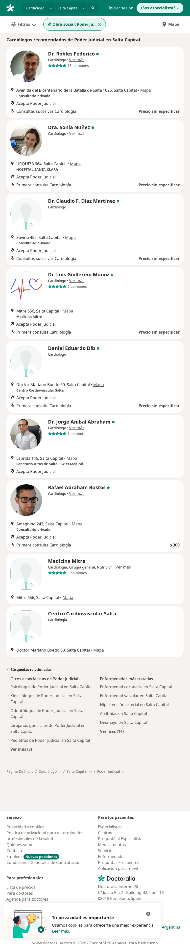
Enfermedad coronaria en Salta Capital (136, 686)
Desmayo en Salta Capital (123, 722)
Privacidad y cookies (25, 827)
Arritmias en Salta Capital (123, 713)
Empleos (31, 856)
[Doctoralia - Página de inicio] (12, 7)
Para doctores (19, 893)
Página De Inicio (19, 771)
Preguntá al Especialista (120, 838)
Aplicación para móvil (118, 868)
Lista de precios (21, 887)
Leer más (60, 931)
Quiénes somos (21, 844)
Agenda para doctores (27, 899)
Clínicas (105, 832)
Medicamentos (112, 844)
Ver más (76, 59)
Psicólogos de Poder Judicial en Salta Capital (51, 686)
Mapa (173, 24)
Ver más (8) (21, 749)
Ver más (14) (112, 731)
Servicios (106, 850)
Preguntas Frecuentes (118, 862)
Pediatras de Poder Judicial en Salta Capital (50, 740)
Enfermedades (111, 856)
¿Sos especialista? (158, 8)
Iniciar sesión (121, 8)
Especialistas (110, 827)
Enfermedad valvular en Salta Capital (134, 695)
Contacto (15, 850)
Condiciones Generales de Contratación (43, 862)
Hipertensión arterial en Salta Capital (134, 704)
